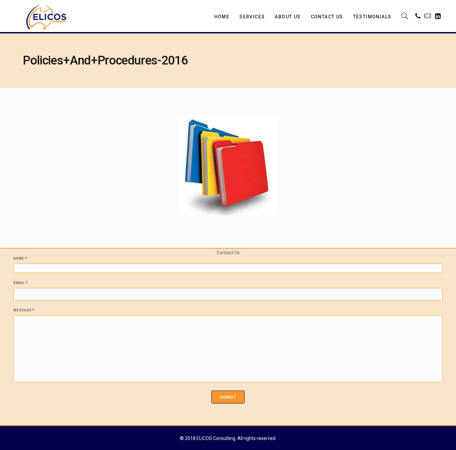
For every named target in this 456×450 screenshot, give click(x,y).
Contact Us (327, 16)
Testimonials (372, 16)
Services (252, 16)
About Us (287, 16)
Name (20, 258)
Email (20, 283)
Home (222, 16)
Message (23, 310)
